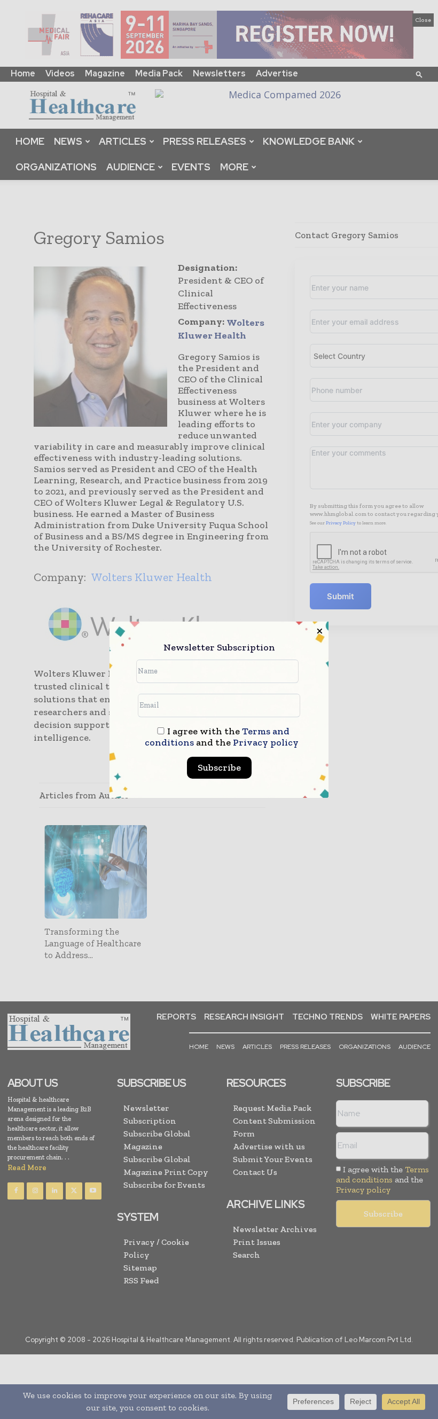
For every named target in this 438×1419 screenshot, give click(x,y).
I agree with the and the (222, 737)
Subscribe (219, 767)
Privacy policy (266, 742)
